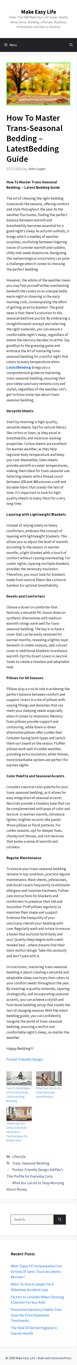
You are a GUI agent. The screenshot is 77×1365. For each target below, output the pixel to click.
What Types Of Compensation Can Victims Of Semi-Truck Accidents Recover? (36, 1271)
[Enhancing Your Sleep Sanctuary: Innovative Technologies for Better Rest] (19, 1114)
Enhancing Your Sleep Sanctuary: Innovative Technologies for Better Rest (17, 1131)
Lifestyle (19, 1156)
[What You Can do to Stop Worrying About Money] (49, 1078)
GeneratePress (61, 1358)
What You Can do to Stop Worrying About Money (48, 1092)
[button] (71, 45)
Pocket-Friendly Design (24, 1059)
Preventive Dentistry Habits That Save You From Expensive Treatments (36, 1315)
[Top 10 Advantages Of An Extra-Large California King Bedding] (19, 1078)
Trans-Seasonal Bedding (30, 1163)
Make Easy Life (38, 11)
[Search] (60, 1220)
